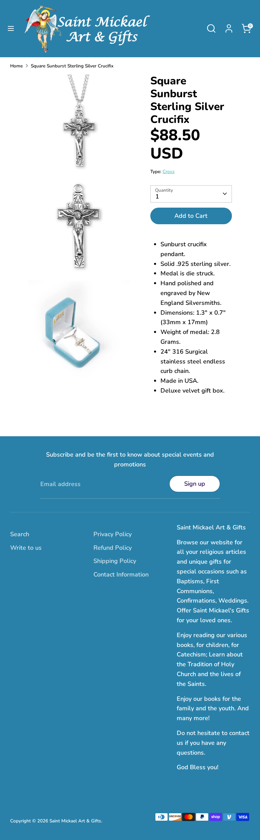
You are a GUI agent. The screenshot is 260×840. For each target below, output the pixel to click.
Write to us (26, 548)
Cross (168, 171)
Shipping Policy (114, 561)
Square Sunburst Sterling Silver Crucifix (72, 66)
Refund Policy (112, 548)
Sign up (194, 484)
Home (16, 66)
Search (19, 534)
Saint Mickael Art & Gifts (75, 821)
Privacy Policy (112, 534)
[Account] (229, 26)
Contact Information (121, 574)
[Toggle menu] (11, 29)
